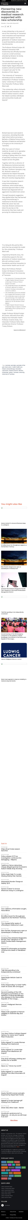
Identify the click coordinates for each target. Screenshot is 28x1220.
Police (9, 1164)
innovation (18, 369)
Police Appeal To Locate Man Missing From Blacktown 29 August (11, 1051)
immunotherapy (11, 369)
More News (14, 1120)
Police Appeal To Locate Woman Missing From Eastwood (13, 1043)
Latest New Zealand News (8, 1192)
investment (4, 1178)
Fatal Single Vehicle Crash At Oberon (11, 978)
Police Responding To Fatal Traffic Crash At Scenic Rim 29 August (13, 985)
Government (10, 1162)
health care (19, 367)
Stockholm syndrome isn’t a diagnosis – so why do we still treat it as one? (14, 1115)
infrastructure (17, 1173)
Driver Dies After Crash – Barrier (12, 1108)
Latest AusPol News (6, 1197)
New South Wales (16, 1170)
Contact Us (3, 1214)
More (18, 1147)
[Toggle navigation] (25, 3)
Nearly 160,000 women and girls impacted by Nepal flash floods (12, 1094)
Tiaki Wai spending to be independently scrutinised (10, 971)
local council (4, 1167)
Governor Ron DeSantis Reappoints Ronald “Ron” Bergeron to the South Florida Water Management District (14, 940)
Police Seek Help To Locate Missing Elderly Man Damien (11, 875)
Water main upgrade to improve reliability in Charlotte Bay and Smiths (12, 1013)
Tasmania (15, 372)
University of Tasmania (8, 374)
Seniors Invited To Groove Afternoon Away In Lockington (12, 889)
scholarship (5, 372)
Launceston (5, 370)
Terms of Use (13, 1211)
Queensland (11, 1167)
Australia (7, 365)
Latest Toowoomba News (7, 1188)
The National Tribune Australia (15, 1217)
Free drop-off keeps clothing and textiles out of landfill (13, 1059)
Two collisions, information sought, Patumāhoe (14, 909)
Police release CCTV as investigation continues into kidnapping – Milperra (11, 858)
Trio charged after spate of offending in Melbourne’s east (12, 924)
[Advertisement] (14, 117)
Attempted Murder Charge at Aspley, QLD (12, 882)
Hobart (4, 369)
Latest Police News (6, 1194)
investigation (18, 1175)
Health (14, 367)
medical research (13, 370)
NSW (13, 1164)
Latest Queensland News (7, 1190)
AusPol (3, 1170)
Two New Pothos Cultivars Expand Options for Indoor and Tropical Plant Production (13, 1035)
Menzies (21, 370)
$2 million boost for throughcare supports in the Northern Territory (13, 917)
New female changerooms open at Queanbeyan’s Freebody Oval (14, 931)
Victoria (18, 1164)
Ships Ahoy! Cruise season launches (10, 850)
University (21, 372)
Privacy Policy (13, 1214)
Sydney (11, 372)
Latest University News (7, 1195)
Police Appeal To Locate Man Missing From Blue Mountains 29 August (13, 1073)
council (23, 1167)
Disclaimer (21, 1211)
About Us (3, 1211)
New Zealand (5, 1175)
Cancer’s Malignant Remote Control (11, 1005)
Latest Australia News (6, 1186)
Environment (5, 1173)
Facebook (7, 1205)
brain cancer (8, 367)
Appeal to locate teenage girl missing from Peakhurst (11, 1101)
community (4, 1164)
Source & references (19, 330)
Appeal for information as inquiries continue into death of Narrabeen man (13, 950)
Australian (13, 365)
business (11, 1175)
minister (8, 1170)
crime (9, 1178)
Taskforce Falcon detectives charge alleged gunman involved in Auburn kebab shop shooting (14, 867)
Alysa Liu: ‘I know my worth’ (11, 1066)
